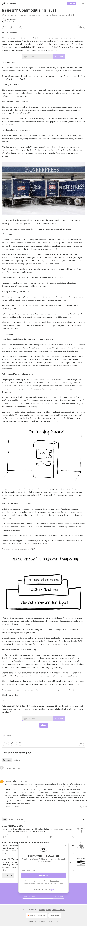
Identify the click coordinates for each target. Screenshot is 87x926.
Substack (32, 921)
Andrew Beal (12, 19)
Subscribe (71, 4)
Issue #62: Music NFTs (12, 826)
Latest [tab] (10, 820)
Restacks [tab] (16, 760)
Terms (48, 910)
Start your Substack (37, 915)
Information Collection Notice (43, 883)
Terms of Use (54, 881)
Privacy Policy (60, 883)
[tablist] (11, 760)
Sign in (81, 4)
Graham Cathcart (11, 781)
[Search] (83, 819)
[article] (43, 831)
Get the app (54, 915)
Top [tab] (4, 820)
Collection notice (58, 910)
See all (6, 875)
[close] (65, 846)
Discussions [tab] (19, 820)
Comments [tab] (7, 760)
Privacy (42, 910)
